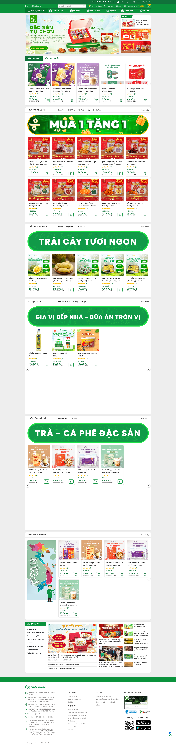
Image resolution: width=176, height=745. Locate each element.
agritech (30, 643)
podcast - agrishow (34, 636)
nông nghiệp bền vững (35, 646)
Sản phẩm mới (34, 59)
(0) (37, 94)
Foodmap (38, 743)
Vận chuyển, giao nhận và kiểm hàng (107, 699)
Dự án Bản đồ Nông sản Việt (76, 724)
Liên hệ (98, 705)
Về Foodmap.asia (73, 709)
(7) (86, 283)
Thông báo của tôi (96, 6)
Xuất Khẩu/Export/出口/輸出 (77, 718)
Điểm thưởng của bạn (74, 699)
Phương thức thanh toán (103, 696)
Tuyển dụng (71, 721)
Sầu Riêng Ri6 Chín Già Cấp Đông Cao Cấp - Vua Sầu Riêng (112, 280)
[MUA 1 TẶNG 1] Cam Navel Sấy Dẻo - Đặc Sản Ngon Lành (87, 205)
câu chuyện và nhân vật (35, 632)
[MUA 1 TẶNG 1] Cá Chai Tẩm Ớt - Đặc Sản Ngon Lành (38, 164)
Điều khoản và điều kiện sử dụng (78, 712)
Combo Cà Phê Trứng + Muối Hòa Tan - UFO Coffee (62, 91)
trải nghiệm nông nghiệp (36, 639)
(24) (62, 283)
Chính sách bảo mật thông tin (77, 715)
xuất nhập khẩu (32, 649)
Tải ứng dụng (124, 2)
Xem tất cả (144, 110)
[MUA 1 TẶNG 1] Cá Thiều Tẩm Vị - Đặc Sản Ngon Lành (112, 164)
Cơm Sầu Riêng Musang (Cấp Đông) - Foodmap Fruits (136, 280)
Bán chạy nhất (52, 59)
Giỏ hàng (70, 702)
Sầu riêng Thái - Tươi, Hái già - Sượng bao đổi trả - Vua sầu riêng (63, 280)
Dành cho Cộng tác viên (143, 2)
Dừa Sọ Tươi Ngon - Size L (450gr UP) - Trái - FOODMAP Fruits (88, 280)
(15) (62, 359)
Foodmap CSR (72, 727)
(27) (111, 283)
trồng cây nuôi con (34, 653)
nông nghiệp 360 (33, 629)
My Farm (70, 730)
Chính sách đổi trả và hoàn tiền (106, 702)
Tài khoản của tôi (73, 696)
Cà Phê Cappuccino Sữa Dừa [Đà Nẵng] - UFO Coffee (111, 472)
